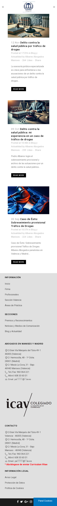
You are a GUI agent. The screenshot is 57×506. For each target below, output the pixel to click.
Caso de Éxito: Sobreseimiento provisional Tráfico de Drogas (28, 222)
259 (27, 150)
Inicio (7, 283)
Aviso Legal (10, 477)
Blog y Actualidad (13, 331)
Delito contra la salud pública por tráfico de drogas (28, 46)
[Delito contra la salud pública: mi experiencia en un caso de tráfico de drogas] (28, 112)
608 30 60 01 (21, 375)
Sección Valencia (13, 300)
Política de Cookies (14, 488)
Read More (18, 89)
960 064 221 (23, 372)
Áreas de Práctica (13, 305)
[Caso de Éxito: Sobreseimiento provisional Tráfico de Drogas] (28, 200)
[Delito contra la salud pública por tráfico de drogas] (28, 26)
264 (27, 60)
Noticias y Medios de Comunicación (22, 326)
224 (27, 237)
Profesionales (12, 294)
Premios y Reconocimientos (18, 320)
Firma (7, 289)
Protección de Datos (15, 482)
